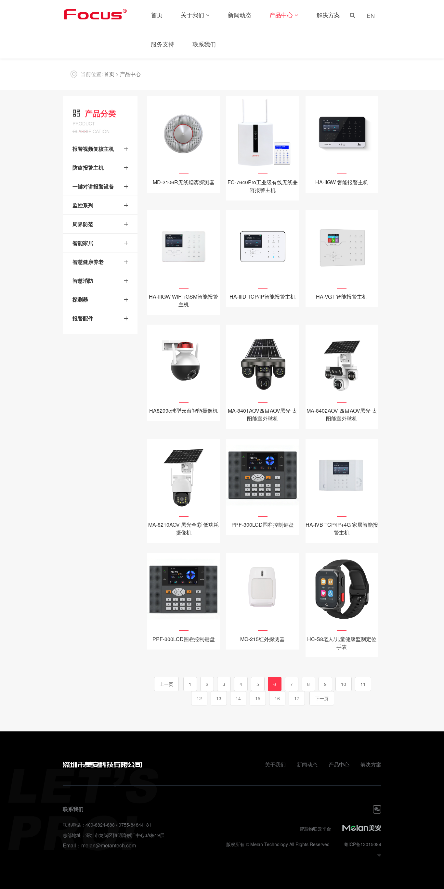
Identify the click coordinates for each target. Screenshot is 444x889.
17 (296, 698)
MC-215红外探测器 (262, 639)
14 (238, 698)
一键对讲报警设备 (93, 186)
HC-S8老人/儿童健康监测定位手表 (341, 643)
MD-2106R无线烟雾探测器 (184, 182)
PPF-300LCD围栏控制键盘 (262, 524)
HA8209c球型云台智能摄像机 (183, 410)
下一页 (322, 698)
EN (371, 15)
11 (363, 684)
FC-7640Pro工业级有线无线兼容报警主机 (263, 186)
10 (343, 684)
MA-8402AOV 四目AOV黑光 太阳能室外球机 (342, 414)
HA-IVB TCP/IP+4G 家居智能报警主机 (342, 528)
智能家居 (82, 243)
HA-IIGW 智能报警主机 (341, 182)
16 (277, 698)
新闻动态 (239, 14)
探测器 (80, 299)
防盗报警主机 (88, 167)
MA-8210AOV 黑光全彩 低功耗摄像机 (183, 528)
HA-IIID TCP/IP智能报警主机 (262, 296)
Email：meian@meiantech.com (99, 845)
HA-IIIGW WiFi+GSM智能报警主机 (183, 300)
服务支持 (162, 44)
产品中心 (281, 14)
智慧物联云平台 (315, 828)
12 (199, 698)
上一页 (166, 684)
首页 (157, 14)
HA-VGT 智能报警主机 (341, 296)
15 (257, 698)
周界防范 (82, 224)
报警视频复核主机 (93, 148)
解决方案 (328, 14)
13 (218, 698)
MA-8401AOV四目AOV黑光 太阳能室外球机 (262, 414)
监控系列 (82, 205)
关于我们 (192, 14)
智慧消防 (82, 280)
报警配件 (82, 318)
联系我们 (204, 44)
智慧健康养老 (88, 261)
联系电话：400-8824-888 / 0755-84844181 (107, 824)
